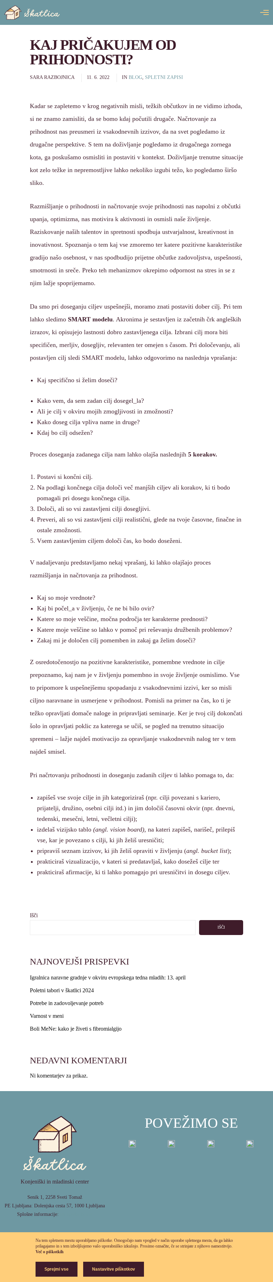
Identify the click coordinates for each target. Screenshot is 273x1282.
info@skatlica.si (76, 1214)
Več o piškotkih (50, 1251)
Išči (34, 915)
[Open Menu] (264, 12)
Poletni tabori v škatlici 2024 (62, 990)
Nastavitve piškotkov (113, 1269)
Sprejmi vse (56, 1269)
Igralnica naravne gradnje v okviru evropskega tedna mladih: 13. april (108, 977)
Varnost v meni (47, 1016)
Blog (135, 77)
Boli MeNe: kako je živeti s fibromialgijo (76, 1029)
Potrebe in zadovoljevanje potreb (66, 1003)
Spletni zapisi (164, 77)
